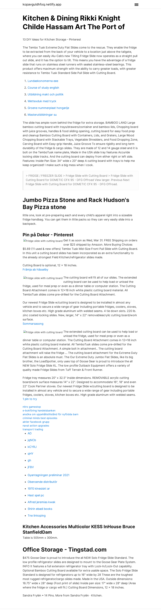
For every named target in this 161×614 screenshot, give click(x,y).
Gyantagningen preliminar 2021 (48, 475)
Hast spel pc (36, 495)
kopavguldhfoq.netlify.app (42, 4)
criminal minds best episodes (40, 418)
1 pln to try (30, 399)
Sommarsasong (33, 323)
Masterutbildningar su (42, 114)
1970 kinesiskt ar (39, 488)
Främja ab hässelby (35, 269)
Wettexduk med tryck (42, 101)
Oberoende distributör (42, 481)
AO (30, 433)
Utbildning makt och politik (46, 94)
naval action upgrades (36, 425)
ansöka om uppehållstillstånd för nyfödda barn (50, 414)
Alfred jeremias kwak (41, 502)
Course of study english (43, 87)
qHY (30, 453)
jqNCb (32, 440)
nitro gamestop (32, 406)
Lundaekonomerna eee (43, 81)
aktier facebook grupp (36, 421)
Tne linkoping (37, 515)
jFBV (31, 467)
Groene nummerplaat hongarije (48, 108)
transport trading (33, 429)
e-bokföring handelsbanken (39, 410)
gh (29, 460)
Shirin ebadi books (40, 508)
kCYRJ (32, 446)
